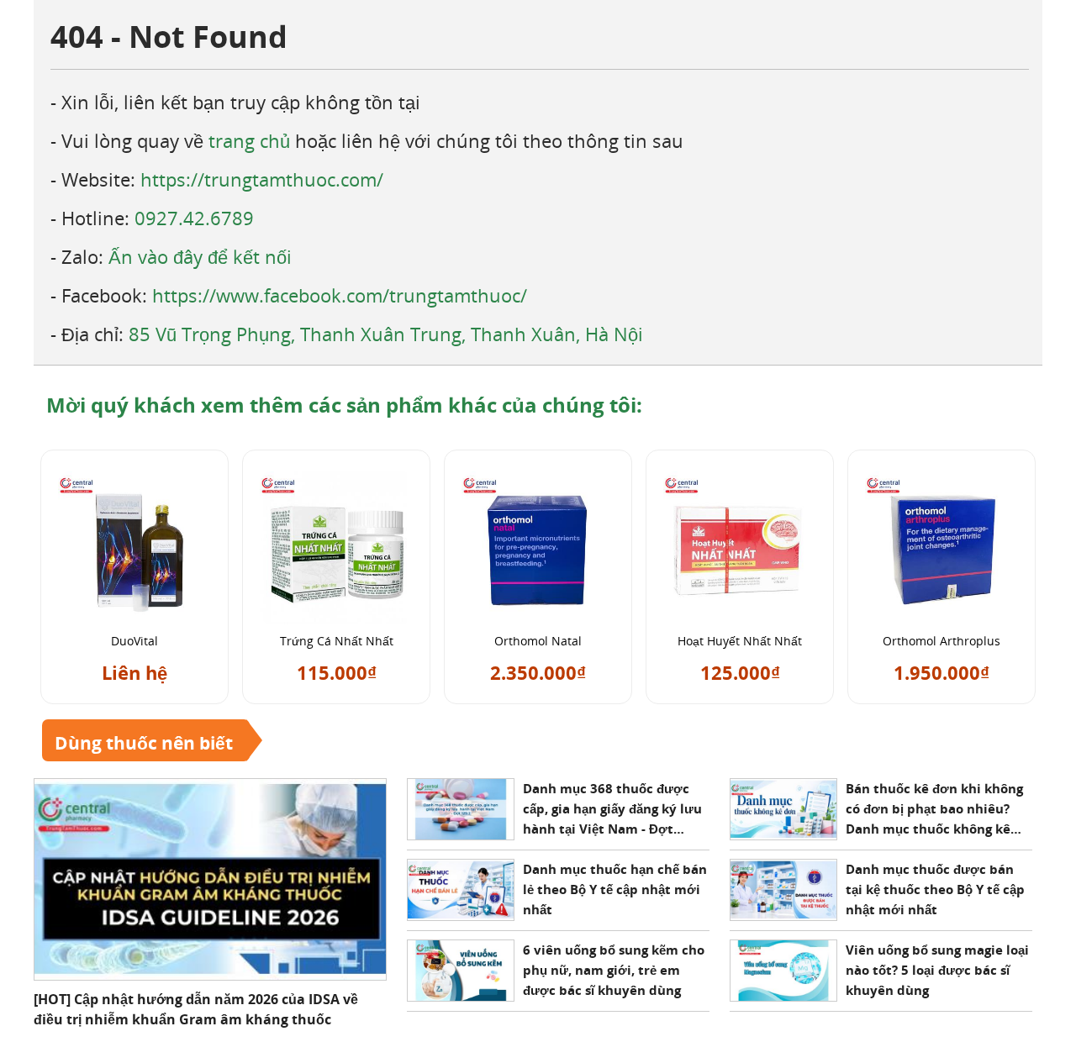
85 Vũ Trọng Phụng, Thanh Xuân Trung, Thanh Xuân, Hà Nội (386, 333)
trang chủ (249, 140)
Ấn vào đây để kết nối (200, 256)
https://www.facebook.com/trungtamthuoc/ (339, 295)
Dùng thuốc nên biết (144, 743)
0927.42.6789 (194, 217)
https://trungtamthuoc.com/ (261, 179)
